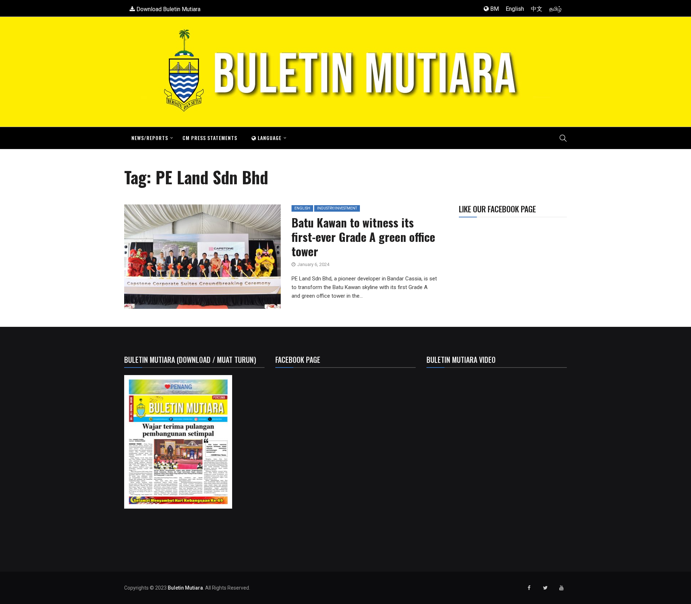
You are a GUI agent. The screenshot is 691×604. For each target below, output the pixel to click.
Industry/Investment (337, 208)
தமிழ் (555, 8)
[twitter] (192, 259)
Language (268, 137)
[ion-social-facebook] (529, 587)
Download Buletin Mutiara (167, 9)
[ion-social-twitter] (545, 587)
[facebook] (173, 259)
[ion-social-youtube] (561, 587)
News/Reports (149, 137)
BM (494, 8)
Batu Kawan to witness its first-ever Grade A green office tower (363, 237)
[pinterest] (241, 259)
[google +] (208, 259)
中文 (536, 8)
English (515, 8)
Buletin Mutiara (185, 588)
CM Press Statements (209, 137)
